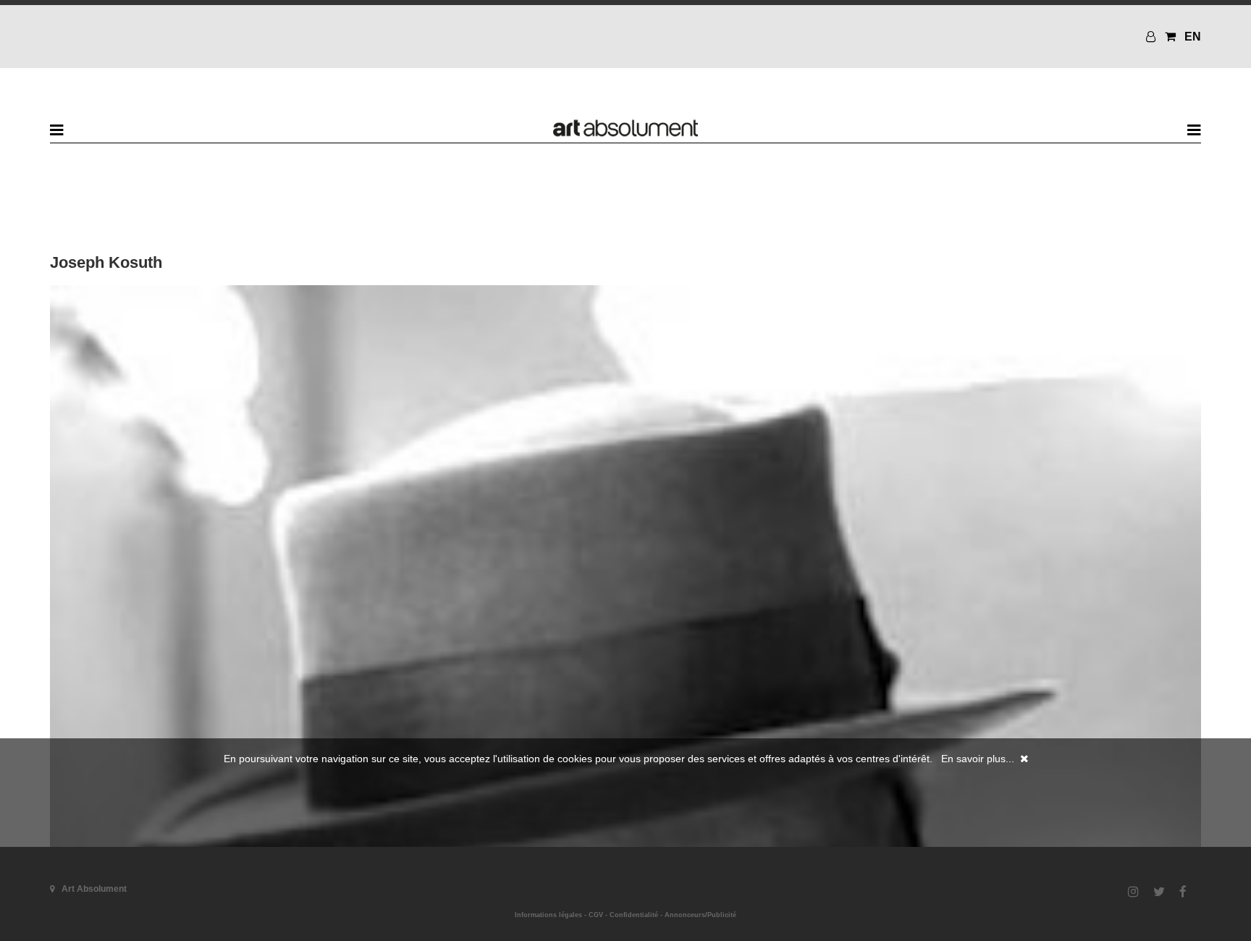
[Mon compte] (1152, 36)
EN (1192, 36)
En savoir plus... (977, 758)
